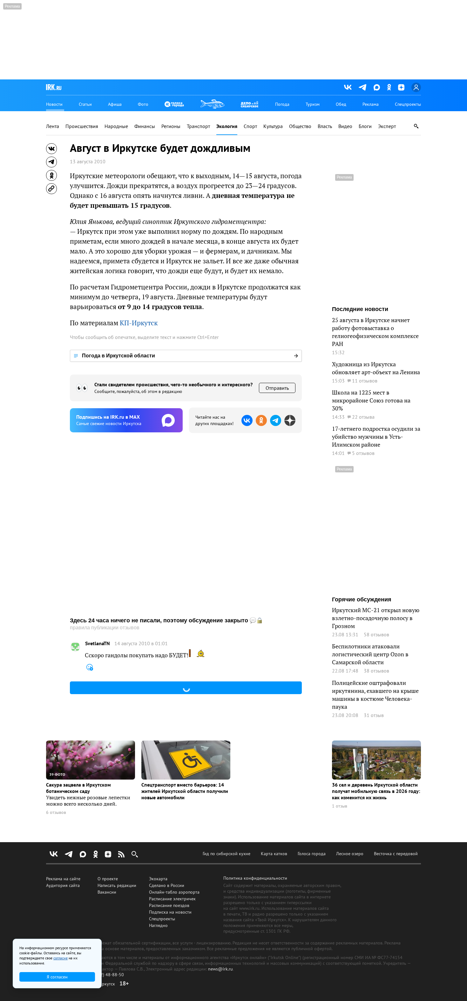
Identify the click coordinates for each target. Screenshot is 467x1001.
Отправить (277, 388)
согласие (60, 958)
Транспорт (198, 126)
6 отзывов (56, 812)
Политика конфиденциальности (255, 878)
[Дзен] (401, 87)
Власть (325, 126)
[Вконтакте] (348, 87)
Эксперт (387, 126)
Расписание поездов (169, 905)
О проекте (108, 879)
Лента (52, 126)
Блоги (365, 126)
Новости (54, 104)
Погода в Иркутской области (118, 355)
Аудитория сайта (63, 885)
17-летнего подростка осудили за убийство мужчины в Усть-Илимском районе (376, 436)
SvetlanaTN (97, 643)
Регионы (170, 126)
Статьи (85, 104)
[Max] (377, 87)
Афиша (115, 104)
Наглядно (158, 925)
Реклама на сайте (63, 879)
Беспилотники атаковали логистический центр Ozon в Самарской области (370, 654)
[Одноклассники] (389, 87)
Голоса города (312, 853)
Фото (143, 104)
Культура (273, 126)
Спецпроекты (408, 104)
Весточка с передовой (396, 853)
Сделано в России (166, 885)
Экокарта (158, 879)
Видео (345, 126)
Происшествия (81, 126)
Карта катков (274, 853)
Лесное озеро (349, 853)
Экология (226, 126)
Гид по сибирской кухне (226, 853)
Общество (300, 126)
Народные (116, 126)
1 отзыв (339, 806)
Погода (282, 104)
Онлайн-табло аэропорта (174, 892)
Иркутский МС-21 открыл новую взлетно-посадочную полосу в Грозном (375, 618)
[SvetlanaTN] (75, 646)
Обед (341, 104)
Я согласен (57, 977)
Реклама (370, 104)
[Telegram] (363, 87)
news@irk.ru (220, 969)
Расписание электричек (172, 899)
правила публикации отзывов (104, 627)
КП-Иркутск (139, 323)
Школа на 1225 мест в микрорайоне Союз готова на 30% (371, 400)
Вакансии (107, 892)
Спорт (250, 126)
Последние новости (360, 309)
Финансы (144, 126)
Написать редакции (117, 885)
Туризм (313, 104)
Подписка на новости (170, 912)
